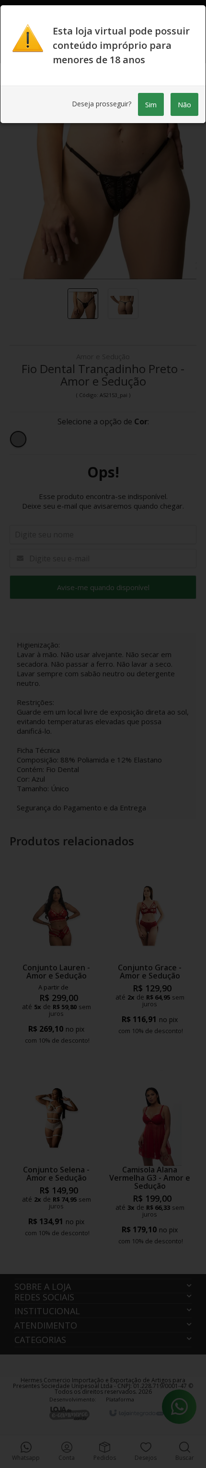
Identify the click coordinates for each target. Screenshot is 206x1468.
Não (184, 104)
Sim (151, 104)
